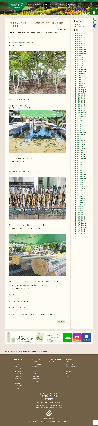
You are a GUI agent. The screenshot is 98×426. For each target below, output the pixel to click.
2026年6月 (80, 37)
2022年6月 (80, 122)
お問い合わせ (69, 362)
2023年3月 (80, 106)
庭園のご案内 (36, 4)
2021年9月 (80, 136)
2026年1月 (80, 48)
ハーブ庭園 (19, 359)
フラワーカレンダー (36, 376)
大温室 (16, 366)
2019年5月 (80, 189)
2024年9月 (80, 76)
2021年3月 (80, 148)
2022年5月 (80, 124)
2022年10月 (80, 116)
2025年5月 (80, 64)
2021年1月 (80, 152)
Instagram (69, 371)
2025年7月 (80, 60)
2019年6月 (80, 187)
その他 (70, 359)
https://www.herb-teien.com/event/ (21, 301)
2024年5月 (80, 84)
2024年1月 (80, 88)
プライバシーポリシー (71, 366)
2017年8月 (80, 231)
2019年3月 (80, 193)
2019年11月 (80, 177)
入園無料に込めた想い (37, 364)
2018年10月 (80, 203)
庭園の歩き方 (18, 369)
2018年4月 (80, 215)
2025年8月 (80, 58)
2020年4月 (80, 168)
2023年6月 (80, 100)
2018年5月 (80, 213)
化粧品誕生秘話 (35, 366)
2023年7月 (80, 98)
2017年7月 (80, 233)
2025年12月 (80, 49)
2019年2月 (80, 195)
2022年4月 (80, 126)
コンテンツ (37, 359)
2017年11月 (80, 225)
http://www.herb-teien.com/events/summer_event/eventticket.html (31, 314)
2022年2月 (80, 130)
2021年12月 (80, 132)
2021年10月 (80, 134)
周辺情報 (70, 4)
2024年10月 (80, 74)
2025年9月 (80, 56)
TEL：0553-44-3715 (42, 404)
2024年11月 (80, 72)
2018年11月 (80, 201)
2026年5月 (80, 39)
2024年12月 (80, 70)
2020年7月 (80, 164)
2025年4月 (80, 66)
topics (79, 26)
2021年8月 (80, 138)
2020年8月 (80, 162)
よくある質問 (69, 364)
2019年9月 (80, 181)
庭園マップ (17, 383)
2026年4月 (80, 41)
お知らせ (17, 381)
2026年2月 (80, 46)
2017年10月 (80, 227)
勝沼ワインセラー (19, 378)
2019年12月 (80, 175)
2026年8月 (80, 33)
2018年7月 (80, 209)
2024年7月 (80, 80)
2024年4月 (80, 86)
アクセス (77, 4)
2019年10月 (80, 179)
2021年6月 (80, 142)
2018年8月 (80, 207)
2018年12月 (80, 199)
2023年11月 (80, 92)
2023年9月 (80, 94)
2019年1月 (80, 197)
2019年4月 (80, 191)
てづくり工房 (52, 362)
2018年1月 (80, 221)
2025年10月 (80, 54)
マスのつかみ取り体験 (20, 106)
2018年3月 (80, 217)
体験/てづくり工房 (48, 4)
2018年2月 (80, 219)
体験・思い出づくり (57, 359)
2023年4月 (80, 104)
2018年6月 (80, 211)
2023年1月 (80, 110)
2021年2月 (80, 150)
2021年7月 (80, 140)
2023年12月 (80, 90)
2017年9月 (80, 229)
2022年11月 (80, 114)
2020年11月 (80, 156)
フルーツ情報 (35, 381)
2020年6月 (80, 166)
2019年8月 (80, 183)
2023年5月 (80, 102)
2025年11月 (80, 52)
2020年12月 (80, 154)
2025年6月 (80, 62)
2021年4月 (80, 146)
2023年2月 (80, 108)
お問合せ (84, 4)
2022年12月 (80, 112)
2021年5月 (80, 144)
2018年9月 (80, 205)
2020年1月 (80, 173)
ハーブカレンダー (36, 374)
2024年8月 (80, 78)
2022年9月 (80, 118)
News (78, 24)
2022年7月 (80, 120)
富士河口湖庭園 (18, 386)
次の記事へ (60, 321)
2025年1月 (80, 68)
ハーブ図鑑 (34, 362)
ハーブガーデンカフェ (20, 374)
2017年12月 (80, 223)
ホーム (29, 4)
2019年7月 (80, 185)
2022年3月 (80, 128)
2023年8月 (80, 96)
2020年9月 (80, 160)
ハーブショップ (18, 371)
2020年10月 (80, 158)
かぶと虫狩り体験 (19, 42)
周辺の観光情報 (35, 378)
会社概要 (68, 376)
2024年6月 (80, 82)
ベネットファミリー (60, 4)
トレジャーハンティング (35, 225)
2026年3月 (80, 43)
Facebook (68, 374)
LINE (67, 369)
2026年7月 (80, 35)
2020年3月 (80, 171)
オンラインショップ (36, 371)
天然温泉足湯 (18, 376)
